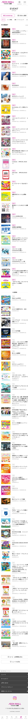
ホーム (4, 671)
